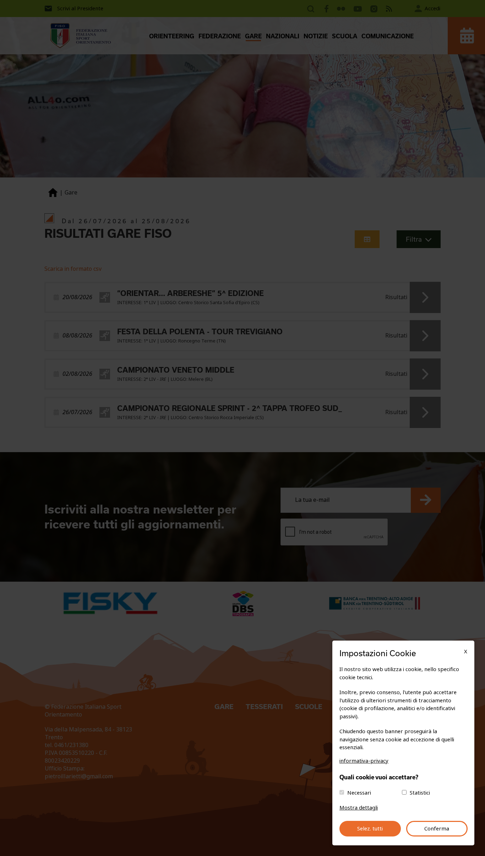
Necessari (359, 793)
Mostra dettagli (358, 808)
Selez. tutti (370, 829)
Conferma (436, 829)
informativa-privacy (363, 761)
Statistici (420, 793)
